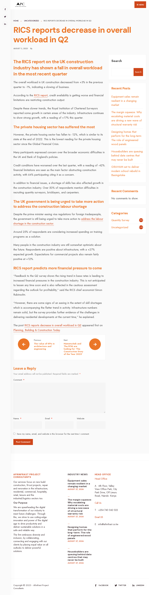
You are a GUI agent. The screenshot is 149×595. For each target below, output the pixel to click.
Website (80, 418)
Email (48, 418)
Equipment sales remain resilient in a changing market (125, 101)
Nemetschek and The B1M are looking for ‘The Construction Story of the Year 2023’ (73, 347)
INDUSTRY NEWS (78, 474)
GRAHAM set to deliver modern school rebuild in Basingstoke (125, 171)
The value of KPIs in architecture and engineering (44, 344)
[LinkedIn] (5, 23)
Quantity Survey (120, 220)
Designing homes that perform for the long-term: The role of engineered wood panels (126, 138)
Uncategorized (31, 20)
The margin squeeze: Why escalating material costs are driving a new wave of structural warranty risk (126, 118)
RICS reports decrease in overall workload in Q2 (52, 325)
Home (16, 20)
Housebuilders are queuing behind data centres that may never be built (127, 155)
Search (116, 60)
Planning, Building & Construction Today (36, 330)
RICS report (41, 95)
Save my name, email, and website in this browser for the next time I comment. (53, 434)
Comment (18, 379)
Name (17, 418)
